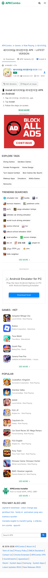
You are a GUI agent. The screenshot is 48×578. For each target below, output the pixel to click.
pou (28, 248)
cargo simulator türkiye (26, 209)
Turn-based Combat (11, 173)
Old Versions (11, 84)
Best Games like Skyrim (32, 173)
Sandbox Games (24, 162)
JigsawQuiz (23, 559)
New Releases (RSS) (32, 567)
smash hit (36, 243)
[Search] (43, 535)
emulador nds (12, 198)
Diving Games (9, 162)
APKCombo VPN (38, 555)
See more (23, 260)
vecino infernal (13, 226)
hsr (26, 226)
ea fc (9, 209)
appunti (16, 525)
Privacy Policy (21, 550)
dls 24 (9, 243)
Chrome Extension (22, 555)
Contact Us (7, 555)
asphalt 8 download (10, 508)
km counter (7, 525)
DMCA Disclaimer (36, 550)
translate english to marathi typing (17, 521)
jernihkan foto (8, 512)
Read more (24, 110)
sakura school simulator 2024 (19, 232)
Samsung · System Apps (33, 563)
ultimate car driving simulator (19, 215)
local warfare (12, 237)
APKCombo (7, 45)
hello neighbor (13, 254)
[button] (39, 3)
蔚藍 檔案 (21, 243)
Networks (7, 184)
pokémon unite (33, 203)
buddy (26, 198)
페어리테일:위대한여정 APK (18, 50)
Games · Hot (10, 309)
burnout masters (14, 203)
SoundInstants (10, 559)
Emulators (22, 178)
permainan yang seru (33, 512)
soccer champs (30, 237)
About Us (31, 546)
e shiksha (37, 521)
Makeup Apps (9, 178)
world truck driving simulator (18, 220)
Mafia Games (34, 178)
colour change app (29, 508)
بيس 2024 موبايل (13, 248)
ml (37, 198)
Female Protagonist (11, 167)
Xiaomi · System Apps (11, 563)
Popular (7, 373)
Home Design (27, 167)
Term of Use (7, 550)
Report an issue (30, 84)
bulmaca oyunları (9, 516)
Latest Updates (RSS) (11, 567)
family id (19, 512)
